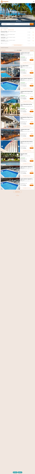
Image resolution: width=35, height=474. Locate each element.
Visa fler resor (17, 191)
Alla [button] (1, 29)
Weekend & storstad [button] (11, 29)
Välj (31, 72)
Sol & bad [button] (5, 29)
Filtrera (16, 472)
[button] (6, 24)
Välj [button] (33, 40)
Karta (20, 472)
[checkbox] (2, 53)
